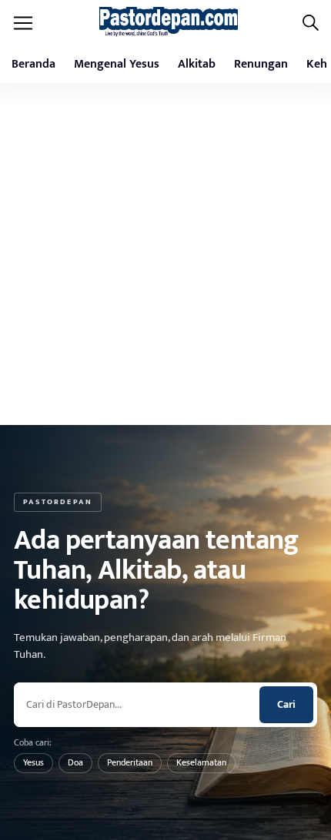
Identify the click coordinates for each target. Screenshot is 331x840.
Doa (75, 762)
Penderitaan (129, 762)
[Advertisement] (165, 260)
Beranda (33, 64)
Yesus (33, 762)
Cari (286, 704)
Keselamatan (201, 762)
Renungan (261, 64)
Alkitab (197, 64)
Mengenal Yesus (116, 64)
